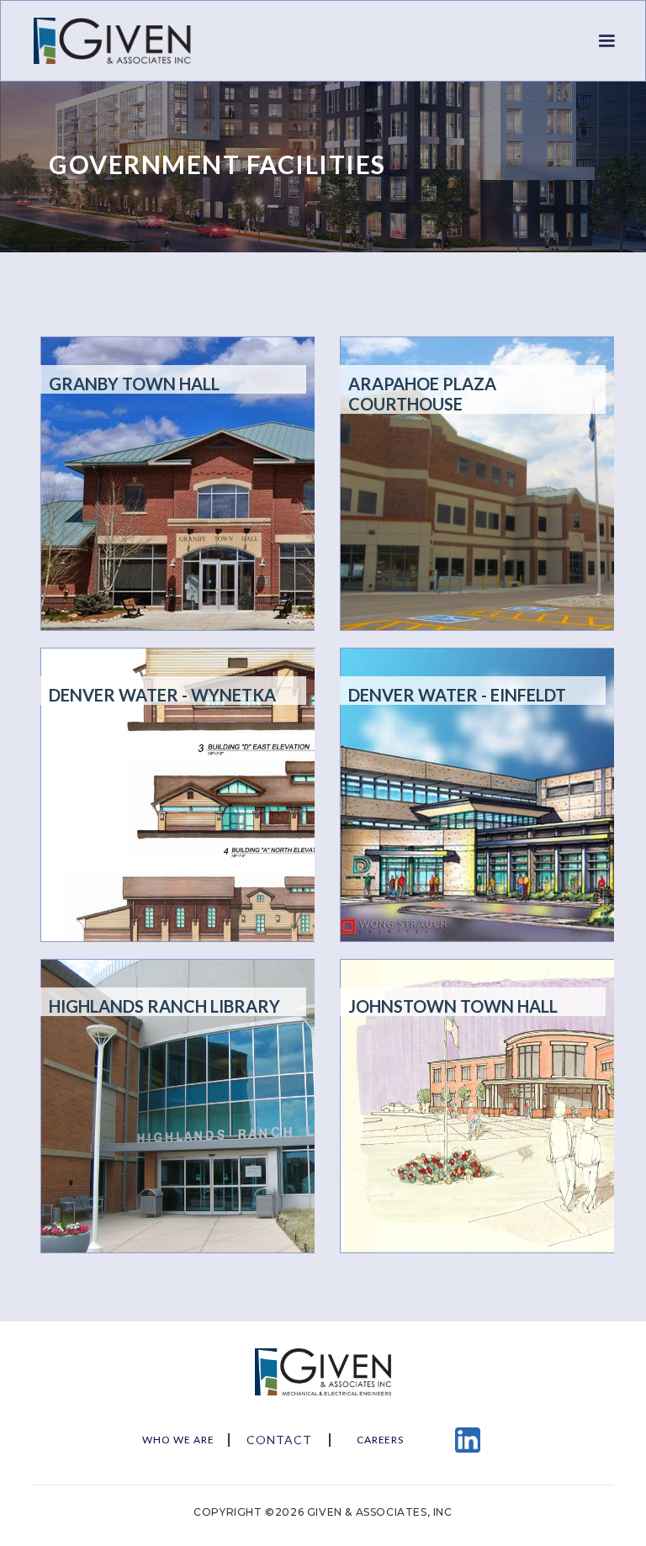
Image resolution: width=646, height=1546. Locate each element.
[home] (122, 40)
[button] (606, 41)
